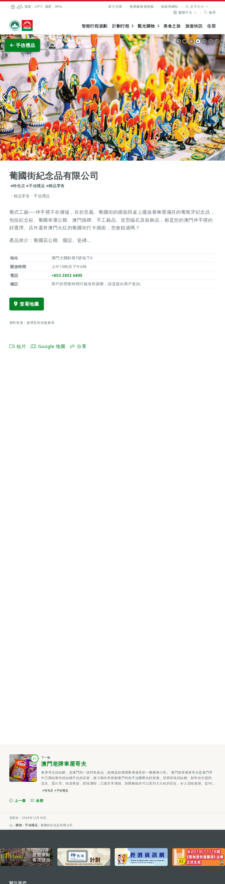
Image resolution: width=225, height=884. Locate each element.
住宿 (211, 25)
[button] (197, 6)
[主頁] (11, 825)
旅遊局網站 (169, 6)
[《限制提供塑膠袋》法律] (198, 857)
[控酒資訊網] (141, 857)
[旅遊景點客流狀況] (26, 857)
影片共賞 (115, 6)
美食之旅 (172, 25)
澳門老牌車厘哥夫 (63, 763)
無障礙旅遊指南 (142, 6)
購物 (19, 825)
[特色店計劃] (83, 857)
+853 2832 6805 (67, 275)
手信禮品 (31, 825)
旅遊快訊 (194, 25)
